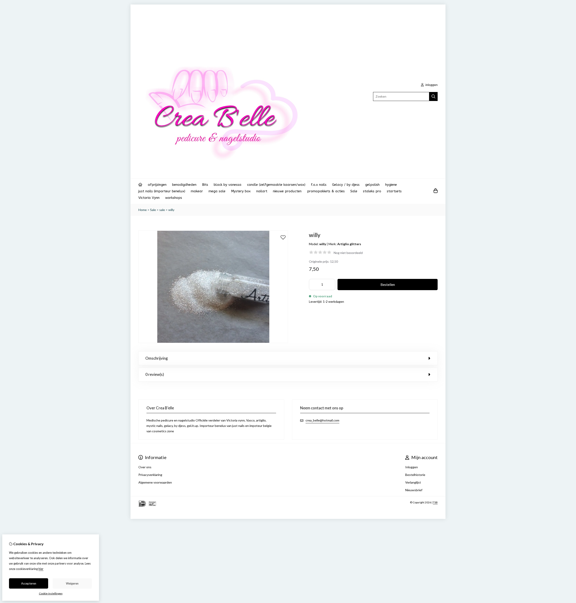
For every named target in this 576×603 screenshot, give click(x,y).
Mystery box (241, 191)
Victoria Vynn (149, 198)
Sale (353, 191)
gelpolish (372, 185)
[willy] (213, 342)
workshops (173, 198)
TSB (435, 502)
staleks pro (372, 191)
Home (142, 210)
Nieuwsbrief (413, 490)
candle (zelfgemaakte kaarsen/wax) (276, 185)
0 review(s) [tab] (154, 374)
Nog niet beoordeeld (348, 253)
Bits (205, 185)
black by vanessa (227, 185)
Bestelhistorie (415, 475)
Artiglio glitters (349, 244)
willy (171, 210)
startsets (394, 191)
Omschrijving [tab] (156, 358)
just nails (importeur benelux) (161, 191)
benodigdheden (184, 185)
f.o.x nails (318, 185)
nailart (261, 191)
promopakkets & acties (326, 191)
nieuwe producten (287, 191)
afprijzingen (157, 185)
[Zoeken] (433, 96)
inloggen (431, 85)
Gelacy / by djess (346, 185)
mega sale (217, 191)
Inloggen (411, 467)
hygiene (391, 185)
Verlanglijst (413, 482)
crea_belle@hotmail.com (322, 420)
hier (40, 569)
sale (162, 210)
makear (197, 191)
